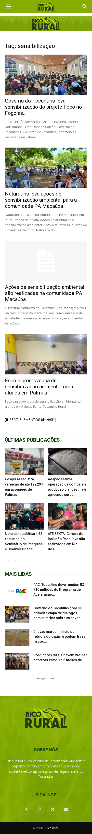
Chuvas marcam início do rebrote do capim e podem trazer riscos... (60, 636)
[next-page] (16, 560)
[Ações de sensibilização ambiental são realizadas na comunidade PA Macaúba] (46, 261)
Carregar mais (44, 678)
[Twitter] (53, 810)
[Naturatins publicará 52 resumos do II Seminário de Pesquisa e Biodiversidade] (24, 516)
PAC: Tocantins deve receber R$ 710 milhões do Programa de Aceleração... (58, 589)
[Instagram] (39, 809)
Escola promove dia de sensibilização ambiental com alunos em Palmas (39, 387)
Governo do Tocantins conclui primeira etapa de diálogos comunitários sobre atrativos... (58, 613)
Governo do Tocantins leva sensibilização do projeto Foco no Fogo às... (43, 107)
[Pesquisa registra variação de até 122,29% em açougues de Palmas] (24, 461)
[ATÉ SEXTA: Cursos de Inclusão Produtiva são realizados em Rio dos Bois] (67, 516)
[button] (8, 6)
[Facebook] (26, 810)
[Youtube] (66, 810)
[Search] (85, 6)
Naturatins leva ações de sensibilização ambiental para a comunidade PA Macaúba (41, 200)
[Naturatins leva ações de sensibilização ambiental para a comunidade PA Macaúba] (46, 168)
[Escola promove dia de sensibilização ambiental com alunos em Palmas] (46, 354)
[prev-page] (8, 560)
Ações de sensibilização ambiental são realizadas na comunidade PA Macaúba (44, 293)
